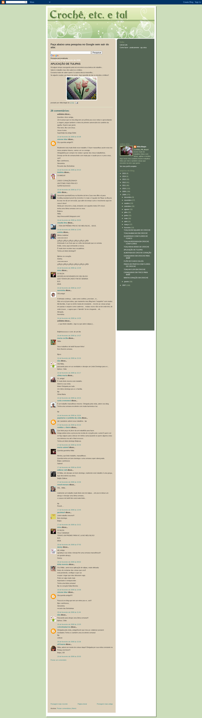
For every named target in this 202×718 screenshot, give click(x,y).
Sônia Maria (62, 375)
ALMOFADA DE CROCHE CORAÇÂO (137, 253)
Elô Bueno (61, 644)
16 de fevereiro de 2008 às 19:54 (69, 415)
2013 (124, 179)
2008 (124, 194)
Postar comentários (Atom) (66, 708)
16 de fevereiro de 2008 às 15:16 (69, 358)
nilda (59, 192)
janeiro (126, 281)
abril (126, 221)
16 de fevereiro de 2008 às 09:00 (69, 220)
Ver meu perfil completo (128, 166)
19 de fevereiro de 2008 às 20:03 (69, 656)
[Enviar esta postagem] (76, 103)
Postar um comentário (58, 660)
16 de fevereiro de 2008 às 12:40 (69, 230)
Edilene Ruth (62, 470)
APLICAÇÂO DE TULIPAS (65, 63)
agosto (127, 209)
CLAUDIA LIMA (62, 223)
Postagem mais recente (59, 704)
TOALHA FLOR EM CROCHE (134, 269)
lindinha (60, 172)
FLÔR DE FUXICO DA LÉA (133, 261)
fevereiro (127, 227)
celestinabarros (64, 627)
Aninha (60, 232)
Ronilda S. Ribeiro (64, 427)
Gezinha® (61, 512)
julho (126, 212)
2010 (124, 188)
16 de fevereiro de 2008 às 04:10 (69, 170)
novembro (128, 200)
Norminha (61, 290)
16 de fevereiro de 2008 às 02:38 (69, 137)
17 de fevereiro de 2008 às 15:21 (69, 525)
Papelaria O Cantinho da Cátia (69, 418)
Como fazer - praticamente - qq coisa (133, 47)
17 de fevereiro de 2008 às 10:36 (69, 482)
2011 (124, 185)
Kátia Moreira (62, 564)
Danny (59, 547)
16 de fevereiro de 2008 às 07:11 (69, 190)
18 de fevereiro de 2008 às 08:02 (69, 562)
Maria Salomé (63, 447)
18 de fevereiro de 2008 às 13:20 (69, 624)
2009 (124, 191)
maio (126, 218)
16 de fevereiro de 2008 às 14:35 (69, 318)
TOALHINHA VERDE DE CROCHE (136, 247)
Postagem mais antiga (105, 704)
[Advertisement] (73, 682)
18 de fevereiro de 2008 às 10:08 (69, 590)
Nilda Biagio (141, 147)
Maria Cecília (62, 338)
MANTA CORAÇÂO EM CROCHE (136, 278)
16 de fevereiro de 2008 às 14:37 (69, 335)
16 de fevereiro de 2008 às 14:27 (69, 288)
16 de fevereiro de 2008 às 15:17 (69, 373)
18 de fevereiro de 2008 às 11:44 (69, 612)
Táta (58, 361)
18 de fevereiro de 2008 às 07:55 (69, 544)
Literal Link (123, 45)
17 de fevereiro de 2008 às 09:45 (69, 467)
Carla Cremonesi (64, 401)
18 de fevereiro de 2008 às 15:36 (69, 642)
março (126, 224)
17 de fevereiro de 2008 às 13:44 (69, 510)
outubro (127, 203)
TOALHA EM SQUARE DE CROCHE (137, 230)
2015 (124, 173)
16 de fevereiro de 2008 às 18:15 (69, 398)
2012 (124, 182)
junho (126, 215)
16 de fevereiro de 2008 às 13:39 (69, 268)
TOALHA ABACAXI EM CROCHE (136, 233)
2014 (124, 176)
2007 (124, 285)
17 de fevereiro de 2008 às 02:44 (69, 445)
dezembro (128, 197)
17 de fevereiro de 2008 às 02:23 (69, 425)
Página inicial (82, 704)
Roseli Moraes (63, 485)
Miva (59, 270)
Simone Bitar (62, 139)
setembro (127, 206)
